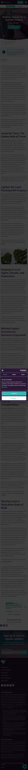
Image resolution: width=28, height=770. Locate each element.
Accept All (14, 393)
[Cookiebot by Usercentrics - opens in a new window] (20, 371)
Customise (13, 398)
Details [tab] (14, 374)
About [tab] (23, 374)
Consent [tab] (5, 374)
